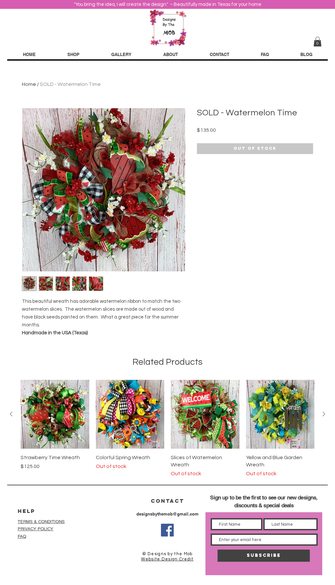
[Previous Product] (11, 414)
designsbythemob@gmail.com (167, 514)
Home (29, 84)
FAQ (22, 536)
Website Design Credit (167, 559)
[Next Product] (324, 414)
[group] (167, 429)
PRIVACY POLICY (35, 528)
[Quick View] (55, 414)
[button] (317, 42)
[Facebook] (167, 530)
